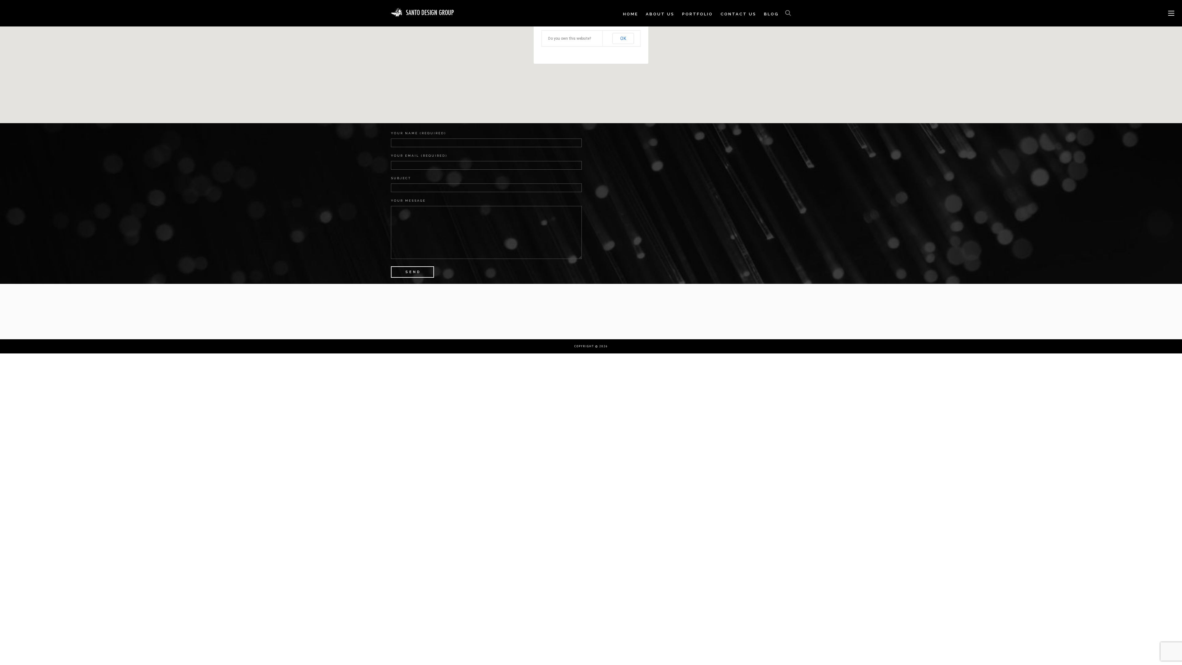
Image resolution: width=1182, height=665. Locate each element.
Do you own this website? (569, 38)
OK (623, 38)
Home (630, 14)
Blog (771, 14)
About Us (660, 14)
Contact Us (738, 14)
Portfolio (697, 14)
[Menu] (1171, 13)
